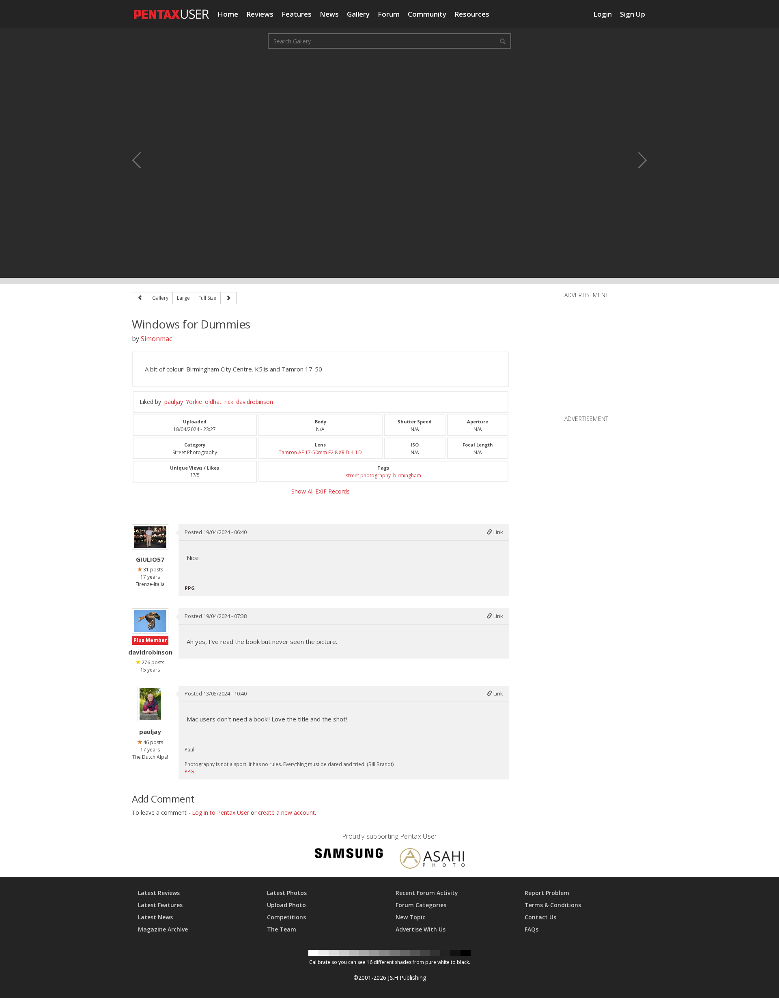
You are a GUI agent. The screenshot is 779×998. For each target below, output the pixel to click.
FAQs (531, 929)
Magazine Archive (163, 929)
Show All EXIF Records (320, 491)
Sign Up (632, 14)
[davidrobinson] (150, 621)
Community (427, 14)
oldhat (213, 402)
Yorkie (194, 402)
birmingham (407, 475)
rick (228, 402)
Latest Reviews (159, 893)
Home (227, 14)
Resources (471, 14)
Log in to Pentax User (220, 812)
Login (602, 14)
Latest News (155, 917)
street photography (368, 475)
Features (297, 14)
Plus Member (150, 640)
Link (497, 532)
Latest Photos (287, 893)
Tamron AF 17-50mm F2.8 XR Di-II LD (320, 452)
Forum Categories (421, 905)
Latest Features (160, 905)
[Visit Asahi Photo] (432, 860)
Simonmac (156, 338)
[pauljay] (150, 704)
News (329, 14)
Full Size (207, 297)
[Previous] (140, 298)
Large (183, 297)
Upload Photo (286, 905)
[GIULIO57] (150, 537)
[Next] (228, 298)
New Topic (410, 917)
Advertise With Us (420, 929)
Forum (389, 14)
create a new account (286, 812)
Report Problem (547, 893)
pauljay (173, 402)
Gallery (358, 14)
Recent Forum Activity (427, 893)
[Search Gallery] (502, 41)
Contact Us (540, 917)
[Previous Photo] (142, 160)
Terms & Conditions (553, 905)
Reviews (259, 14)
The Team (281, 929)
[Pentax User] (171, 10)
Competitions (286, 917)
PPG (189, 771)
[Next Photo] (637, 160)
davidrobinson (254, 402)
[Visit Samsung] (349, 854)
